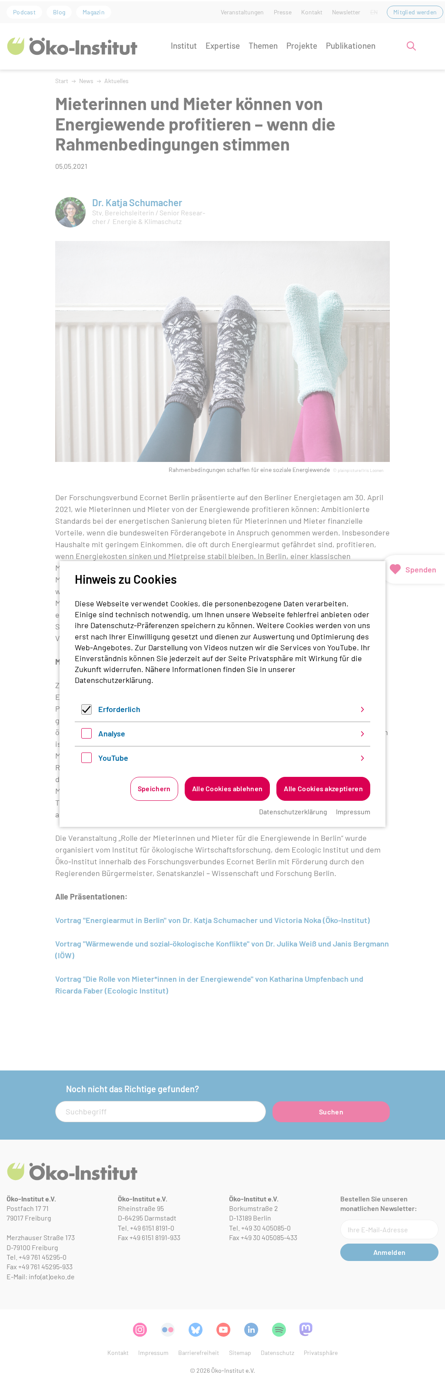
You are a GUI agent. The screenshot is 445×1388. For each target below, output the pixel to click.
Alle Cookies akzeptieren (323, 788)
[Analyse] (86, 735)
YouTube (113, 758)
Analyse (111, 733)
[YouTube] (86, 760)
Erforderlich (119, 709)
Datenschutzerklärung (113, 680)
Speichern (154, 788)
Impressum (353, 811)
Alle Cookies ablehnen (227, 788)
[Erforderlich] (86, 711)
